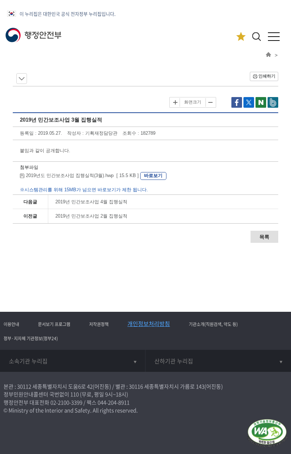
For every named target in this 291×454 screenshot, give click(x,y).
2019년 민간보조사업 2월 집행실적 (91, 216)
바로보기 (153, 175)
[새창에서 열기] (267, 433)
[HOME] (268, 55)
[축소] (210, 102)
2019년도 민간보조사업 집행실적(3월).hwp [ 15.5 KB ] (82, 175)
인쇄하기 (266, 76)
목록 (264, 237)
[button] (256, 36)
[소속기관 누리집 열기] (72, 361)
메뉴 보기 (21, 78)
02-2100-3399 (66, 402)
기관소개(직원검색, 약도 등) (213, 324)
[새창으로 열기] (237, 106)
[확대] (175, 102)
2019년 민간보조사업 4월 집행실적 (91, 201)
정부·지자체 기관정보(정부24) (31, 338)
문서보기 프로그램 (54, 324)
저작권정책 (99, 324)
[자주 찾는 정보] (241, 36)
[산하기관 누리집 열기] (218, 361)
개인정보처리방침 (148, 323)
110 (74, 394)
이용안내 (11, 324)
